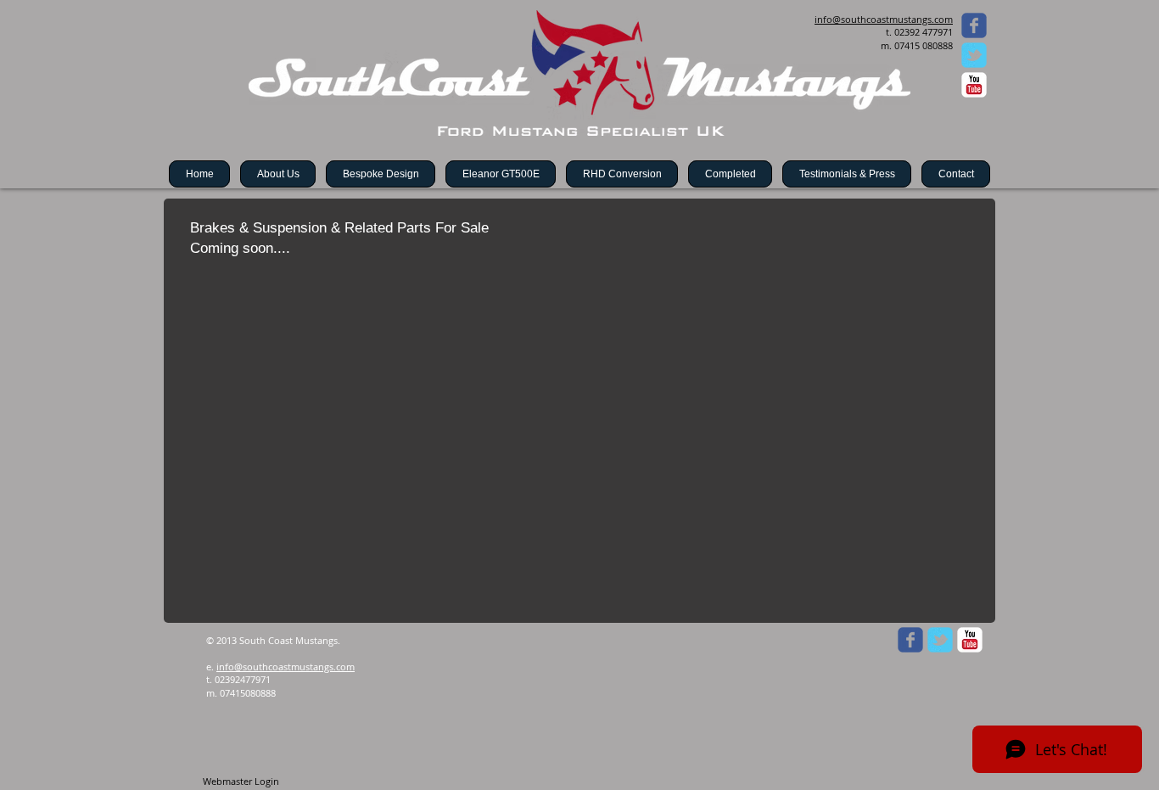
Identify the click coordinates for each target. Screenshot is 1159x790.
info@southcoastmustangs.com (285, 666)
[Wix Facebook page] (974, 25)
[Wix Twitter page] (974, 55)
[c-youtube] (974, 85)
